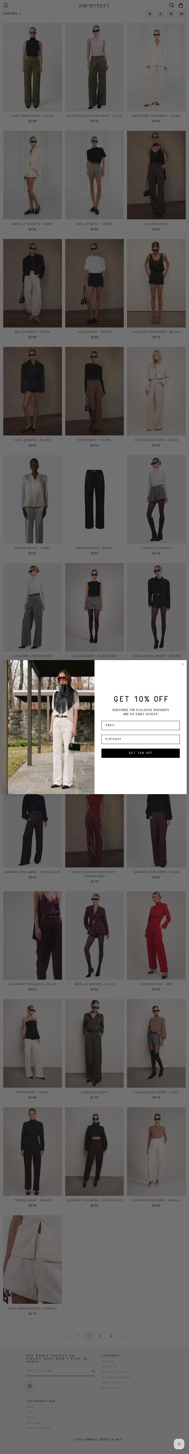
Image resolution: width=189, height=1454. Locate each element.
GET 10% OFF (141, 753)
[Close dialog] (182, 664)
